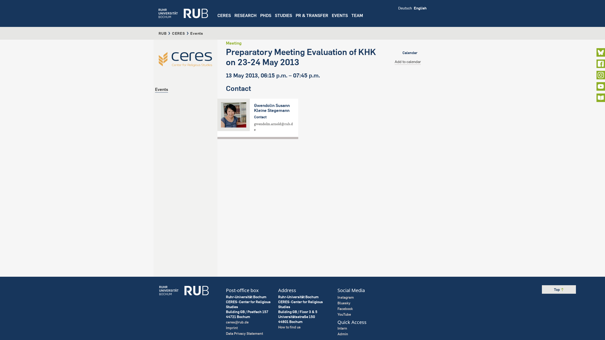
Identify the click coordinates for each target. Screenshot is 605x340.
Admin (342, 334)
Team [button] (357, 15)
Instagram (345, 297)
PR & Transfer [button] (312, 15)
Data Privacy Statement (244, 333)
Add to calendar (408, 61)
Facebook (345, 308)
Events (340, 15)
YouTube (344, 314)
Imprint (232, 328)
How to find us (289, 327)
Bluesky (343, 303)
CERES (224, 15)
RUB (163, 33)
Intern (342, 328)
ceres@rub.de (237, 322)
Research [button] (245, 15)
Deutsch (405, 8)
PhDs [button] (265, 15)
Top (557, 289)
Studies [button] (283, 15)
